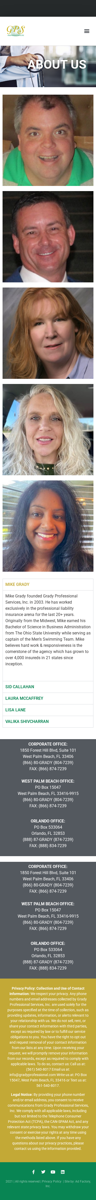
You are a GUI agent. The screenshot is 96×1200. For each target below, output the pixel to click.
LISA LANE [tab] (15, 710)
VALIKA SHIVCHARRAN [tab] (27, 721)
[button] (86, 31)
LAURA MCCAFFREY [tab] (24, 698)
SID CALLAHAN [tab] (19, 686)
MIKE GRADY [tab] (17, 584)
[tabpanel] (48, 635)
